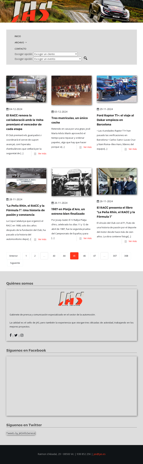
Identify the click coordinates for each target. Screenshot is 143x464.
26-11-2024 (60, 202)
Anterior (13, 255)
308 (126, 255)
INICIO (18, 36)
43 (54, 255)
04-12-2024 (15, 109)
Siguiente (15, 262)
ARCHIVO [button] (20, 42)
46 (84, 255)
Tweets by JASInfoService (20, 433)
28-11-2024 (15, 199)
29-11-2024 (106, 109)
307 (115, 255)
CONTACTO (20, 48)
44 (64, 255)
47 (94, 255)
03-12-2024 (60, 111)
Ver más (41, 153)
